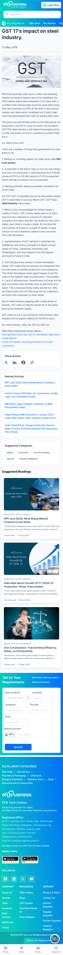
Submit (18, 747)
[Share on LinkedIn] (14, 362)
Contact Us (49, 897)
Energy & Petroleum (12, 779)
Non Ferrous (23, 771)
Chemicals (23, 452)
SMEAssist (8, 922)
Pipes (51, 779)
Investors (7, 908)
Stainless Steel (35, 779)
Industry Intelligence (28, 458)
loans (4, 136)
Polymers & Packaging (14, 775)
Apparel (10, 458)
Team (5, 903)
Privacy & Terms (51, 892)
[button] (35, 14)
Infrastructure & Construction (17, 783)
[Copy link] (32, 362)
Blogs (22, 897)
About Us (7, 892)
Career (5, 927)
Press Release (27, 917)
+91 (8, 734)
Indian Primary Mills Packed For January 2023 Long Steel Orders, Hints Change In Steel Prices (30, 416)
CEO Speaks (26, 903)
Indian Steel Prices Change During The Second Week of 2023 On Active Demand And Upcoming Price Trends (31, 428)
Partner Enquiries (52, 920)
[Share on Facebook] (23, 362)
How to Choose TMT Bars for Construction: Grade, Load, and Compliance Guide (31, 395)
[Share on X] (6, 362)
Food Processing (41, 452)
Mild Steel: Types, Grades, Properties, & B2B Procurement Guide (28, 405)
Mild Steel (7, 771)
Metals (10, 452)
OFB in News (26, 892)
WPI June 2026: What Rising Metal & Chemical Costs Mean (29, 384)
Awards (6, 897)
